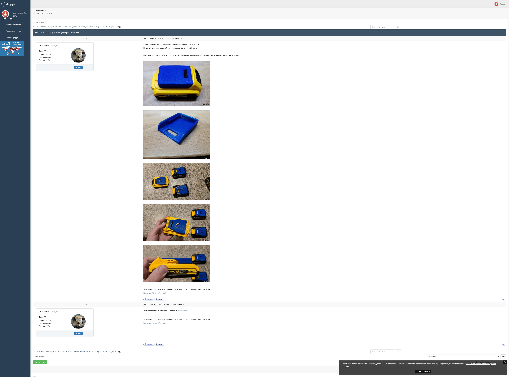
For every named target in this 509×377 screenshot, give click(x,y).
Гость (503, 4)
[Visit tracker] (12, 48)
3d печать (63, 26)
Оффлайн (78, 67)
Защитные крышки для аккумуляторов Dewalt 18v (90, 26)
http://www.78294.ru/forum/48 (154, 293)
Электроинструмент (49, 26)
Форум (36, 26)
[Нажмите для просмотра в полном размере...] (176, 83)
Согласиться (423, 371)
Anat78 (87, 38)
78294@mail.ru (183, 310)
